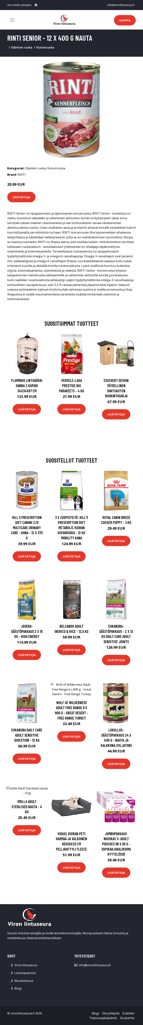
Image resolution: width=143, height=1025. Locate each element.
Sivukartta (127, 1018)
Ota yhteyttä (110, 1013)
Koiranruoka (45, 47)
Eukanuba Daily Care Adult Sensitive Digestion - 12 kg (26, 735)
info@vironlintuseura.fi (120, 5)
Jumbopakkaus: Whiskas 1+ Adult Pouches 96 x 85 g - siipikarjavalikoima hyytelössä (116, 843)
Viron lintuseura (25, 965)
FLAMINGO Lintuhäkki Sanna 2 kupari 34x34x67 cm (26, 385)
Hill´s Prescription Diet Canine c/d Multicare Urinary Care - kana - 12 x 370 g (27, 527)
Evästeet (128, 1013)
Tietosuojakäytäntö (103, 1018)
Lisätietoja (21, 197)
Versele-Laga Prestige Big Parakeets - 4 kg (71, 385)
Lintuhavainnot (25, 973)
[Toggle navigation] (12, 19)
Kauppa (124, 20)
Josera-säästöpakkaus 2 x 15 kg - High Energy (27, 631)
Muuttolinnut (23, 981)
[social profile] (36, 5)
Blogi (18, 988)
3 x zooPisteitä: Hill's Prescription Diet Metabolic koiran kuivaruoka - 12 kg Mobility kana (71, 527)
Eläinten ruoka (21, 47)
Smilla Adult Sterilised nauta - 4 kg (27, 806)
